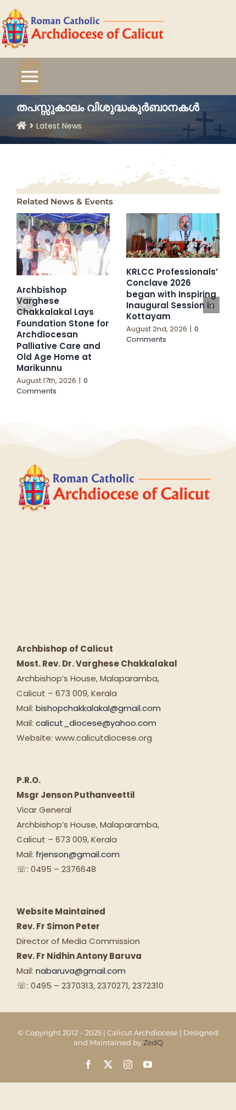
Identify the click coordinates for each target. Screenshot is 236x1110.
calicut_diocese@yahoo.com (96, 723)
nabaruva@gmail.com (81, 970)
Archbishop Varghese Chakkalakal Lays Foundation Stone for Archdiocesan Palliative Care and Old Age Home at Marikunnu (62, 329)
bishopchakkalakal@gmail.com (98, 708)
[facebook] (88, 1064)
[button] (24, 305)
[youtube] (147, 1064)
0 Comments (52, 386)
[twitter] (108, 1064)
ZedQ (153, 1042)
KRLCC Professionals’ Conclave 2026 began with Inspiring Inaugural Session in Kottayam (172, 294)
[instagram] (127, 1064)
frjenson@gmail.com (78, 854)
